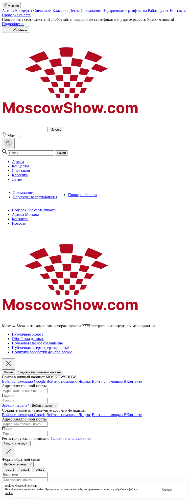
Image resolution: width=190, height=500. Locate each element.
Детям (74, 10)
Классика (60, 10)
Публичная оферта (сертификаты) (40, 347)
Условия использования (70, 438)
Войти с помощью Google (24, 381)
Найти (61, 153)
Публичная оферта (27, 334)
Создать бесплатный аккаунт (39, 372)
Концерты (23, 10)
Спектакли (42, 10)
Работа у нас (158, 10)
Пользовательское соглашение (37, 343)
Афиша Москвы (25, 214)
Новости (19, 223)
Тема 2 (24, 469)
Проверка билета (16, 15)
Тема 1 (9, 469)
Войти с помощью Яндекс (69, 381)
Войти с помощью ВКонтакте (117, 381)
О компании (91, 10)
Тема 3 (39, 469)
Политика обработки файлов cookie (42, 352)
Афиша (8, 10)
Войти (8, 372)
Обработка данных (28, 339)
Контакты (178, 10)
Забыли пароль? (15, 405)
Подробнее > (13, 24)
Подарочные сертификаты (124, 10)
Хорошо (167, 489)
